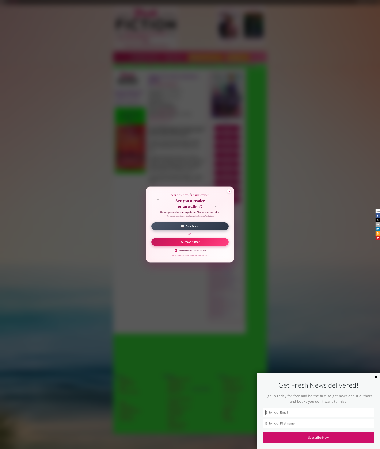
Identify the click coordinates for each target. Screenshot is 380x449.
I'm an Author (190, 242)
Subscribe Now (318, 437)
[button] (318, 385)
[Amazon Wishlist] (378, 233)
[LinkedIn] (378, 229)
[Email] (378, 224)
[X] (378, 220)
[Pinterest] (378, 238)
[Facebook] (378, 215)
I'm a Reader (190, 226)
